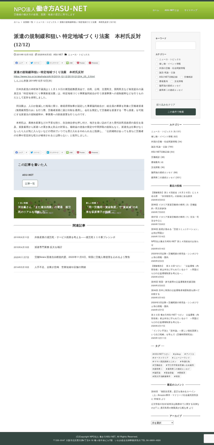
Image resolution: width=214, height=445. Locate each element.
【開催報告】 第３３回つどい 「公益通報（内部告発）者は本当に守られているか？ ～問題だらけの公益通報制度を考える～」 (175, 269)
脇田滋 (157, 372)
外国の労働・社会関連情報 (164, 141)
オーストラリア (161, 357)
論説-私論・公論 (159, 146)
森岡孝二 (158, 368)
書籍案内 (155, 162)
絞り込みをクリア (165, 104)
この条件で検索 (176, 111)
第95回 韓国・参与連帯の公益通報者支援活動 (173, 281)
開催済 (182, 372)
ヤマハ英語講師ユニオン (165, 361)
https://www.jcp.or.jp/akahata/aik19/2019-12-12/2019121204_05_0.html (54, 76)
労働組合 (158, 365)
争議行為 (186, 361)
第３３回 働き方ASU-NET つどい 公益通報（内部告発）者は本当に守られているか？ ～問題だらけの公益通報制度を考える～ (175, 318)
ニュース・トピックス (79, 54)
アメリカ (190, 354)
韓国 (178, 376)
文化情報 (155, 167)
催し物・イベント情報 (162, 136)
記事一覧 (30, 183)
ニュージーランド (182, 357)
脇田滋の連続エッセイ (162, 172)
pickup (178, 354)
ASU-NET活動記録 (160, 151)
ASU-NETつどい (161, 354)
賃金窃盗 (170, 372)
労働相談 (155, 156)
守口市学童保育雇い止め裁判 (181, 365)
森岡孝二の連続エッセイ (163, 177)
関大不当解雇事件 (162, 376)
